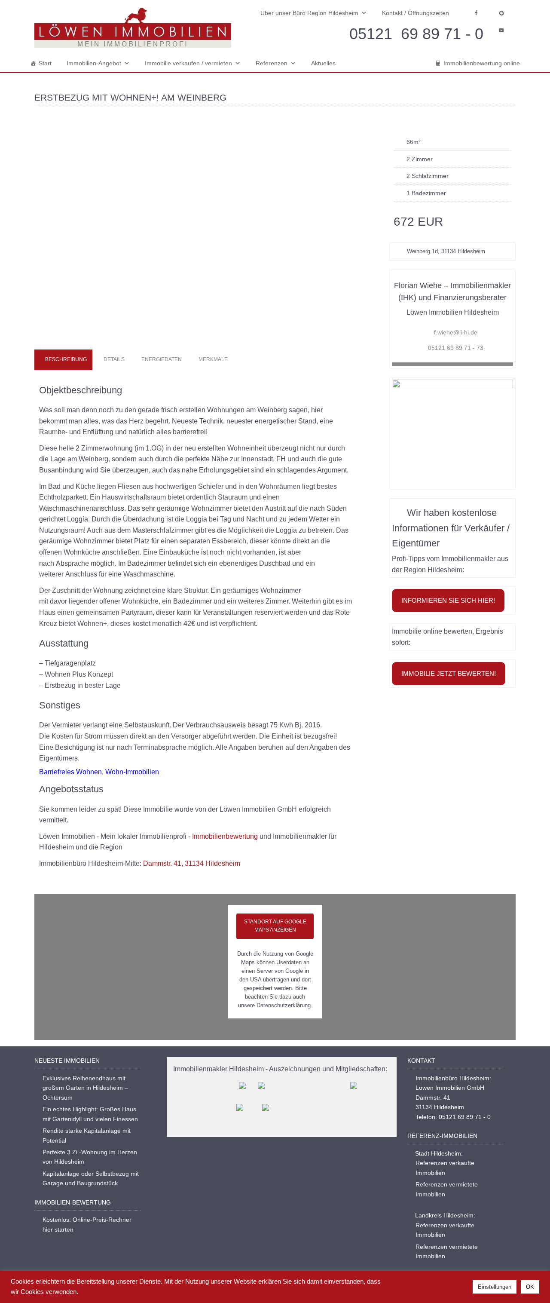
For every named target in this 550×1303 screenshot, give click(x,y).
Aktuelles (323, 63)
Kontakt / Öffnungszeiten (415, 12)
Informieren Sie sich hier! (448, 600)
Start (45, 63)
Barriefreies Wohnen (70, 772)
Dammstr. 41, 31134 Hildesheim (191, 863)
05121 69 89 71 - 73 (455, 347)
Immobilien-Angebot (94, 63)
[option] (200, 232)
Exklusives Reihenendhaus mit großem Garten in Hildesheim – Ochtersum (85, 1088)
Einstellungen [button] (494, 1287)
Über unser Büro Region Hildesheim (309, 12)
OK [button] (530, 1287)
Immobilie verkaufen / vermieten (188, 63)
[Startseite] (132, 27)
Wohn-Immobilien (132, 772)
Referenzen (271, 63)
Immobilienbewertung (225, 836)
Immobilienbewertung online (481, 63)
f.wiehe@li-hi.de (455, 332)
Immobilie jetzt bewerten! (448, 673)
